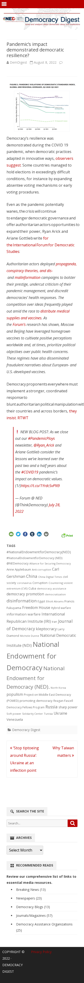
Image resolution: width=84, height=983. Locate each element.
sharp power (68, 707)
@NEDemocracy (17, 563)
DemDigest (18, 62)
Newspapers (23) (29, 898)
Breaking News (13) (31, 889)
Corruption (40, 583)
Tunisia (48, 713)
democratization (55, 594)
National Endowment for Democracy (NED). (36, 678)
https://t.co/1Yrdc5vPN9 (40, 485)
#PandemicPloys (41, 438)
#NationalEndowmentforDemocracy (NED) (35, 558)
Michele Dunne (29, 635)
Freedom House (36, 607)
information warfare (24, 614)
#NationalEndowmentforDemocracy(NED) (39, 552)
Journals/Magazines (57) (34, 915)
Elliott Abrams (54, 601)
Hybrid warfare (61, 608)
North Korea (58, 687)
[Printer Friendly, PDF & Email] (67, 535)
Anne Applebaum (19, 569)
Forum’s (19, 324)
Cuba (32, 588)
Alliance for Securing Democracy (50, 563)
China (31, 576)
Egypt (41, 601)
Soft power (14, 713)
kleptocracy (46, 628)
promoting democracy (36, 701)
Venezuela (15, 719)
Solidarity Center (32, 713)
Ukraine (60, 713)
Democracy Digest (26, 730)
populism (15, 694)
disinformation (22, 601)
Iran (54, 622)
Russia (52, 707)
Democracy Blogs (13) (33, 907)
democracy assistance (51, 588)
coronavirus (24, 583)
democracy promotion (25, 594)
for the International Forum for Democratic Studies (40, 245)
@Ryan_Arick (44, 445)
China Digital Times (50, 577)
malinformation (27, 277)
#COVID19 (29, 472)
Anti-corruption (41, 569)
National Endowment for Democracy (33, 656)
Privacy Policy (41, 952)
